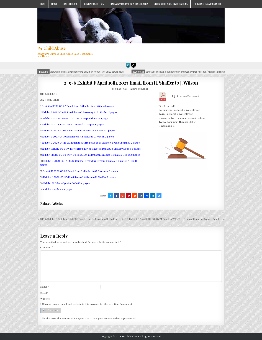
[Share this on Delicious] (158, 195)
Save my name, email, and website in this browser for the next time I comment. (87, 304)
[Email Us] (128, 65)
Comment (46, 247)
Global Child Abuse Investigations (171, 4)
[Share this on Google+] (122, 195)
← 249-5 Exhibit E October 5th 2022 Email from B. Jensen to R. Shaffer (77, 219)
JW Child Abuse (51, 48)
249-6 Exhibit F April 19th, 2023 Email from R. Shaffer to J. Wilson (131, 83)
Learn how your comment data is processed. (110, 318)
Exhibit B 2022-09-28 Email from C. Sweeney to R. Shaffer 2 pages (79, 112)
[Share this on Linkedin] (152, 195)
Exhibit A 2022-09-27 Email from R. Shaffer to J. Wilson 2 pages (78, 106)
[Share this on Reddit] (134, 195)
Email (44, 293)
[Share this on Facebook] (116, 195)
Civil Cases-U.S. (70, 4)
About (54, 4)
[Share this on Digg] (146, 195)
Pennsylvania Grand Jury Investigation (129, 4)
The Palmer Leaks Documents (207, 4)
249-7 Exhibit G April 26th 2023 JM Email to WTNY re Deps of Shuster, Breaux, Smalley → (173, 219)
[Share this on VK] (140, 195)
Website (45, 298)
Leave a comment (140, 88)
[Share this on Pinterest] (128, 195)
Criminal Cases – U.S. (94, 4)
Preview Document (188, 96)
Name (44, 286)
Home (42, 4)
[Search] (133, 65)
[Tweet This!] (110, 195)
